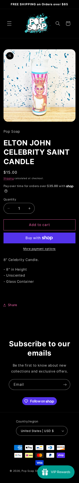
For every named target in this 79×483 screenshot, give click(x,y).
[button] (9, 23)
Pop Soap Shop (32, 470)
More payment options (39, 248)
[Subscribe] (65, 384)
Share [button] (12, 305)
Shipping (9, 178)
